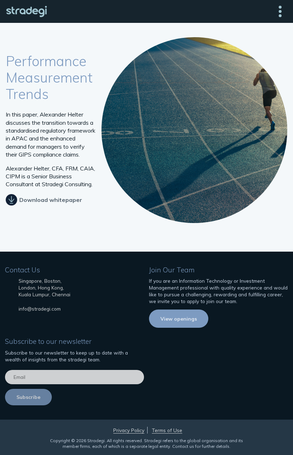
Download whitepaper (50, 199)
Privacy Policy (128, 430)
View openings (178, 319)
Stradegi (26, 11)
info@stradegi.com (40, 309)
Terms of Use (167, 430)
